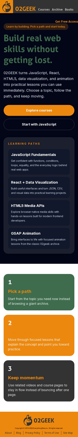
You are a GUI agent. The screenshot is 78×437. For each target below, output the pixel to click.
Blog (18, 432)
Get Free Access (66, 21)
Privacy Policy (32, 432)
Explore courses (39, 110)
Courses (44, 9)
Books (69, 9)
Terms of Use (51, 432)
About (8, 432)
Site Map (68, 432)
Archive (57, 9)
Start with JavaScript (39, 124)
